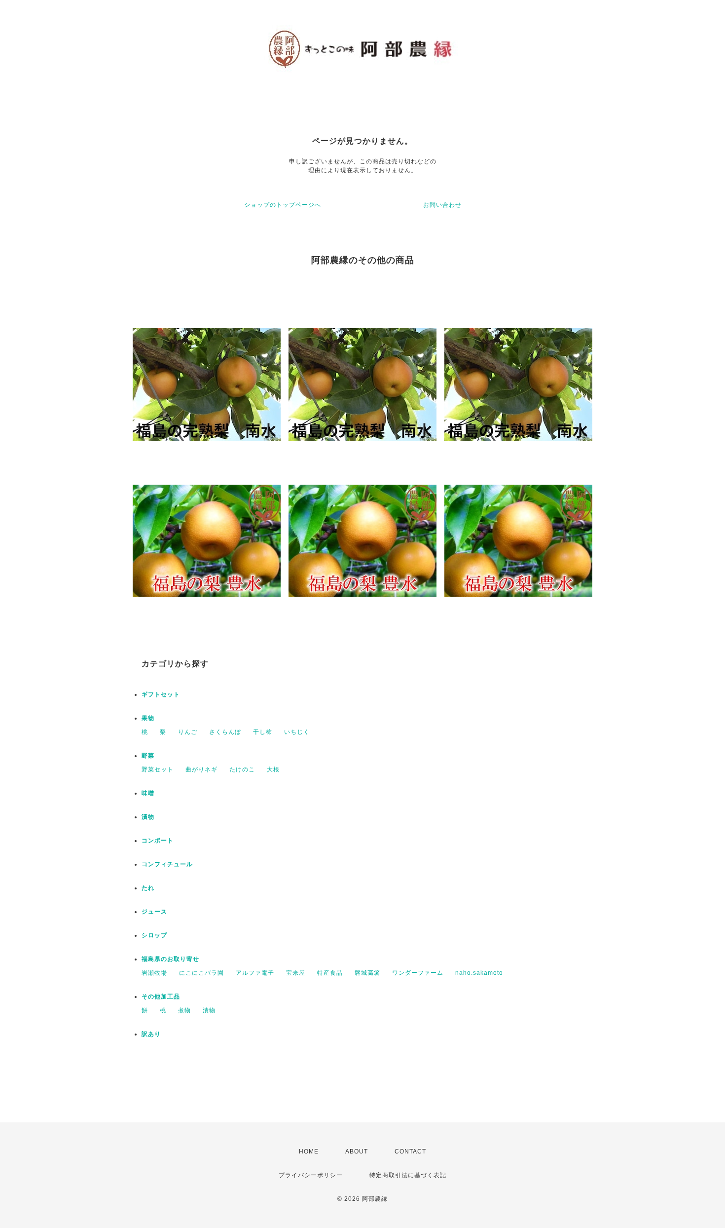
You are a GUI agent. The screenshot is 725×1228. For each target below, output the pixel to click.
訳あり (151, 1034)
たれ (148, 887)
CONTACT (410, 1151)
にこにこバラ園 (201, 972)
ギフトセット (161, 694)
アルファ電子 (255, 972)
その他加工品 (161, 996)
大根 (273, 769)
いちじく (297, 732)
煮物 (184, 1010)
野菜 (148, 755)
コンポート (158, 840)
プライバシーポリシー (311, 1175)
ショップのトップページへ (282, 204)
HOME (309, 1151)
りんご (187, 732)
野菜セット (158, 769)
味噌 (148, 793)
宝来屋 (295, 972)
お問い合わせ (442, 204)
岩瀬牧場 (154, 972)
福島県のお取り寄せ (170, 959)
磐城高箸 (367, 972)
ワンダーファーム (417, 972)
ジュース (154, 911)
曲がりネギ (201, 769)
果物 (148, 718)
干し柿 (262, 732)
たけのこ (242, 769)
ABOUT (356, 1151)
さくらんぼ (225, 732)
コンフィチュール (167, 864)
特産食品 (330, 972)
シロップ (154, 935)
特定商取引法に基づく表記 (407, 1175)
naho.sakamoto (479, 972)
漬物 (148, 816)
